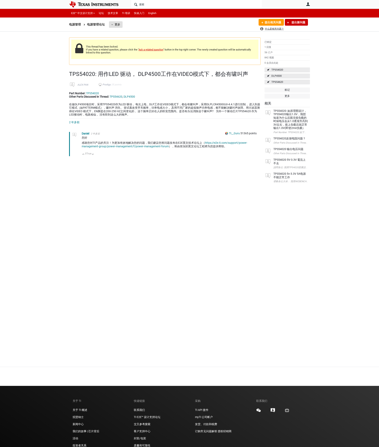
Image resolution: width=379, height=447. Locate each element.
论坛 (101, 13)
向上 (83, 154)
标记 (287, 89)
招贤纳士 (78, 417)
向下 (93, 154)
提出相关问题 (273, 22)
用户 (308, 4)
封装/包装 (140, 438)
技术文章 (113, 13)
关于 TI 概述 (80, 410)
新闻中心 (78, 424)
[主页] (96, 4)
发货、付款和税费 (206, 424)
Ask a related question (151, 49)
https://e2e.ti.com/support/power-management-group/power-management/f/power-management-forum (164, 144)
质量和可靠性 (142, 445)
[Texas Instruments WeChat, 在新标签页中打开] (258, 411)
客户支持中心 (142, 431)
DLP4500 (276, 75)
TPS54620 (277, 81)
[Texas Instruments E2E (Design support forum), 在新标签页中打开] (272, 411)
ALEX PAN (82, 84)
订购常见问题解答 (206, 431)
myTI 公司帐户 (204, 417)
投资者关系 (79, 445)
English (152, 13)
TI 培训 (126, 13)
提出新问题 (298, 22)
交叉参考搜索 (142, 424)
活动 (75, 438)
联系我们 (139, 410)
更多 (117, 24)
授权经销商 (225, 431)
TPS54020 (277, 69)
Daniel (86, 133)
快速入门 (139, 13)
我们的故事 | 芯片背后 (86, 431)
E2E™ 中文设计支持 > (83, 13)
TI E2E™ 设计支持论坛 (147, 417)
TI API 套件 (201, 410)
